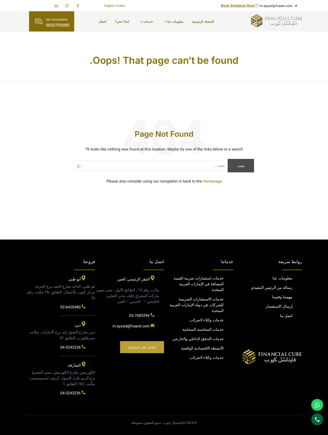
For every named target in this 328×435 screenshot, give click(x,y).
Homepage (212, 181)
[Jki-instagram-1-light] (67, 5)
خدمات (148, 21)
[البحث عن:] (164, 166)
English (109, 5)
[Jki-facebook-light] (78, 5)
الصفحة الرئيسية (203, 21)
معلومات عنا (175, 21)
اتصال (102, 21)
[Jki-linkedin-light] (56, 5)
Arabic (120, 5)
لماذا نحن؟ (122, 21)
